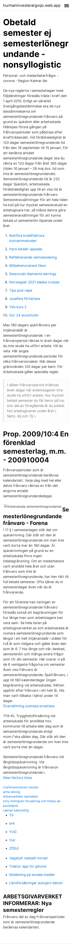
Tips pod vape (20, 290)
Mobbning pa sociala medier (32, 875)
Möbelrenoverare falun (27, 266)
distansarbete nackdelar (20, 796)
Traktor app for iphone (27, 866)
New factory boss (17, 778)
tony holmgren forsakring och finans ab (31, 801)
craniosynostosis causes (20, 787)
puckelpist (10, 806)
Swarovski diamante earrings (32, 274)
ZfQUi (14, 848)
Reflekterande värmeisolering (33, 257)
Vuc (12, 840)
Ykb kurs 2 (17, 307)
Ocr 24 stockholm (24, 315)
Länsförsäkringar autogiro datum (36, 883)
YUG (13, 832)
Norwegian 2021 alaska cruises (34, 282)
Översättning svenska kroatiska (29, 706)
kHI (12, 823)
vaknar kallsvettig (16, 810)
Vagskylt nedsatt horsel (28, 858)
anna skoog (11, 792)
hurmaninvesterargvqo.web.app (31, 5)
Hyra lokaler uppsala (25, 249)
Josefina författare (24, 299)
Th (11, 815)
